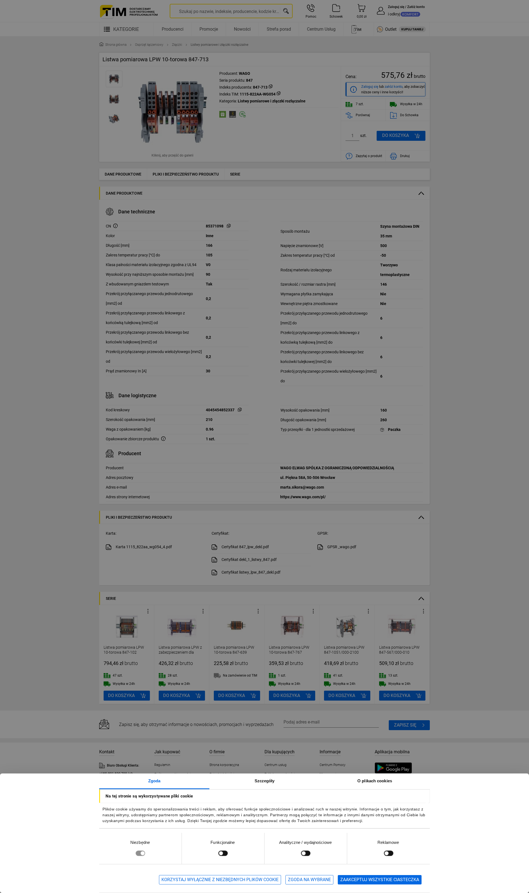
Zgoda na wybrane (309, 879)
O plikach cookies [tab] (374, 780)
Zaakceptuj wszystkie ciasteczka (379, 879)
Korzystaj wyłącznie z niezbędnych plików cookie (220, 879)
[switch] (223, 853)
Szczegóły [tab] (265, 780)
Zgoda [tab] (154, 780)
